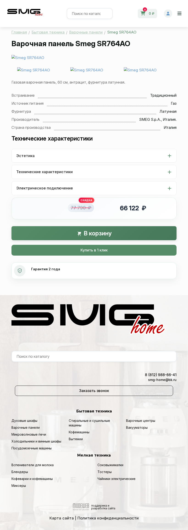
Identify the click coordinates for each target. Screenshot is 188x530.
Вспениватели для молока (32, 465)
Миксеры (18, 486)
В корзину (97, 233)
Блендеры (19, 472)
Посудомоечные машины (31, 448)
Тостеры (104, 472)
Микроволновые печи (28, 434)
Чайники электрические (116, 479)
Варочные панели (25, 427)
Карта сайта (62, 518)
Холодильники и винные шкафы (36, 441)
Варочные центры (140, 421)
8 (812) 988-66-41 (161, 374)
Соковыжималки (110, 465)
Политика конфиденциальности (108, 518)
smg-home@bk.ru (162, 380)
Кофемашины (79, 432)
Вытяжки (76, 439)
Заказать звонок (94, 390)
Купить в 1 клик (94, 250)
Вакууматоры (137, 427)
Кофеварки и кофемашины (32, 479)
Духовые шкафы (24, 421)
